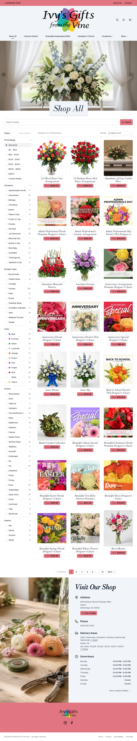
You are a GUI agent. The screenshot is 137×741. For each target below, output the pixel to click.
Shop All (12, 36)
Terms (100, 737)
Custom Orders (31, 36)
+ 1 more (94, 640)
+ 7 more (84, 649)
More (123, 36)
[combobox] (120, 133)
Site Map (129, 737)
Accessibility (118, 737)
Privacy (108, 737)
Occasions (107, 36)
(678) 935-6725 (13, 3)
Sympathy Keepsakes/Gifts (57, 36)
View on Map (90, 613)
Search (128, 122)
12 (103, 572)
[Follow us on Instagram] (65, 723)
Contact (128, 3)
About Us (117, 3)
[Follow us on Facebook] (71, 723)
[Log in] (123, 20)
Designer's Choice (86, 36)
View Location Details (118, 690)
